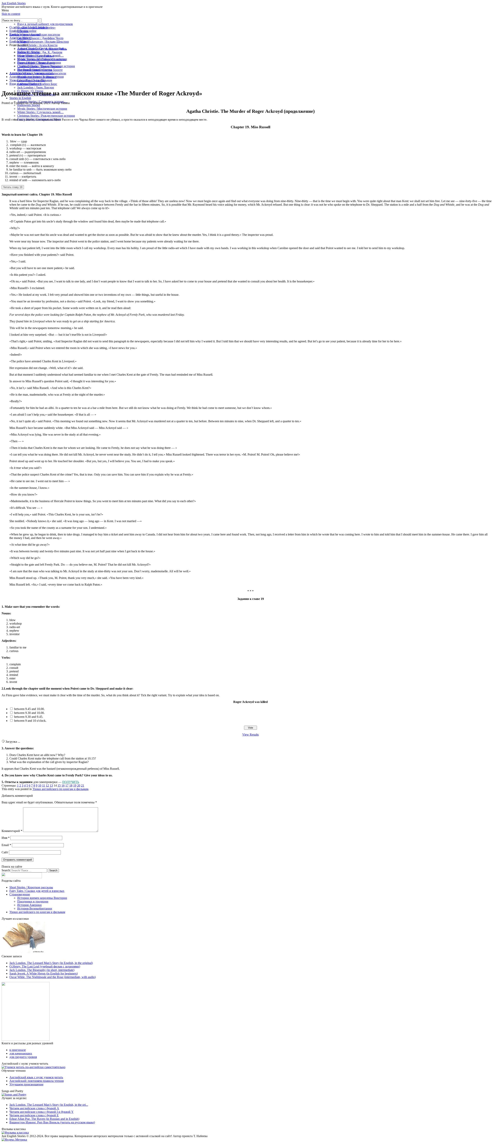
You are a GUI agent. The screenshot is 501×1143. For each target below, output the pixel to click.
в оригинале (17, 1050)
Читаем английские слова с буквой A (34, 1108)
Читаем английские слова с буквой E (34, 1115)
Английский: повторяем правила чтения (36, 76)
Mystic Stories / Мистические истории (42, 108)
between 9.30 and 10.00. (29, 712)
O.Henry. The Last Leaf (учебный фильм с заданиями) (44, 966)
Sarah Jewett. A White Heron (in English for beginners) (43, 973)
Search (6, 870)
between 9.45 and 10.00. (29, 709)
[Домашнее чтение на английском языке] (26, 1039)
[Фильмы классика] (15, 1132)
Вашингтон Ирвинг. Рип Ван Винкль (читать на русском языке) (52, 1122)
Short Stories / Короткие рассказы (31, 887)
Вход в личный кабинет (25, 83)
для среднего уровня (23, 1057)
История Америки (29, 905)
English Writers (18, 41)
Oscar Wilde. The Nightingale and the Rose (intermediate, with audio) (52, 977)
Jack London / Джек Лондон (35, 87)
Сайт (5, 852)
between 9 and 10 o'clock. (30, 720)
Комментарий (12, 831)
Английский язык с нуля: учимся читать (36, 1077)
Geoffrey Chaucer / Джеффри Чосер (40, 38)
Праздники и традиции (32, 901)
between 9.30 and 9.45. (28, 716)
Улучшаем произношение (26, 1084)
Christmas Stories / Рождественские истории (46, 115)
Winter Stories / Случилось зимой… (40, 112)
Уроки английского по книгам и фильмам (60, 789)
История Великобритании (34, 69)
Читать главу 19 (12, 187)
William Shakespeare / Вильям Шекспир (43, 41)
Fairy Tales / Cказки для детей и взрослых (36, 891)
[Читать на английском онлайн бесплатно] (24, 952)
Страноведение (19, 894)
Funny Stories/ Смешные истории (39, 62)
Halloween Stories (28, 105)
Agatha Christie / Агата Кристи (37, 45)
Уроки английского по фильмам (30, 80)
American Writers (20, 38)
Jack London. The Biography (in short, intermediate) (41, 970)
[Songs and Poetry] (14, 1094)
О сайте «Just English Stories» (28, 27)
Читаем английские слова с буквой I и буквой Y (41, 1111)
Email (6, 845)
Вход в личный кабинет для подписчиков (45, 24)
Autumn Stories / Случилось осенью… (42, 48)
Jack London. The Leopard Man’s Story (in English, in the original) (51, 963)
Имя (6, 837)
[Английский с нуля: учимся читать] (33, 1067)
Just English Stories (14, 3)
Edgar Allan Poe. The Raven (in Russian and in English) (44, 1118)
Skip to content (11, 13)
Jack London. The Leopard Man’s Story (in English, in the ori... (48, 1104)
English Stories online (22, 31)
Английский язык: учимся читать (31, 73)
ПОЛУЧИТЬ (70, 782)
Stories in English (20, 98)
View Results (250, 734)
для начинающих (20, 1053)
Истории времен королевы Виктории (42, 898)
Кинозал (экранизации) (25, 34)
